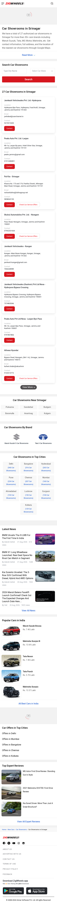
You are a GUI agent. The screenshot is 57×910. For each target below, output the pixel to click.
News (32, 610)
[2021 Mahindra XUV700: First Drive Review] (11, 793)
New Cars (11, 829)
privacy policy (10, 869)
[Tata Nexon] (11, 661)
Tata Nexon (28, 656)
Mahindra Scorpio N (31, 641)
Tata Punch (28, 671)
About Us (7, 849)
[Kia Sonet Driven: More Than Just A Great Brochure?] (11, 809)
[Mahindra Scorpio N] (11, 646)
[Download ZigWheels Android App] (13, 890)
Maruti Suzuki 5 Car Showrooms (16, 443)
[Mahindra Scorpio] (11, 691)
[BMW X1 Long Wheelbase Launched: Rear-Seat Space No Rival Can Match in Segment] (45, 556)
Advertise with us (12, 854)
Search (28, 79)
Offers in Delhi (9, 733)
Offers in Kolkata (10, 756)
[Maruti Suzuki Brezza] (11, 631)
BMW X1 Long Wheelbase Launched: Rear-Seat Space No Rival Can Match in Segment (17, 555)
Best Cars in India (29, 703)
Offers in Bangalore (11, 744)
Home (4, 829)
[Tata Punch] (11, 676)
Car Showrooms (21, 829)
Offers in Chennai (10, 750)
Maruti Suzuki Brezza (32, 626)
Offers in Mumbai (10, 739)
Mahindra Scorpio (30, 687)
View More (27, 387)
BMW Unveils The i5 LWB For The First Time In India (16, 536)
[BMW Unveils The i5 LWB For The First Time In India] (45, 539)
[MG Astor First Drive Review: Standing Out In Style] (11, 777)
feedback (7, 874)
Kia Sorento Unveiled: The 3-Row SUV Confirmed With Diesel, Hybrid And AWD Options (17, 575)
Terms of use (9, 864)
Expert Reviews (32, 821)
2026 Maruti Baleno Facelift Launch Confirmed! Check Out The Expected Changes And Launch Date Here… (16, 597)
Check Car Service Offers (28, 205)
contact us (9, 859)
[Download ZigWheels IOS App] (36, 890)
